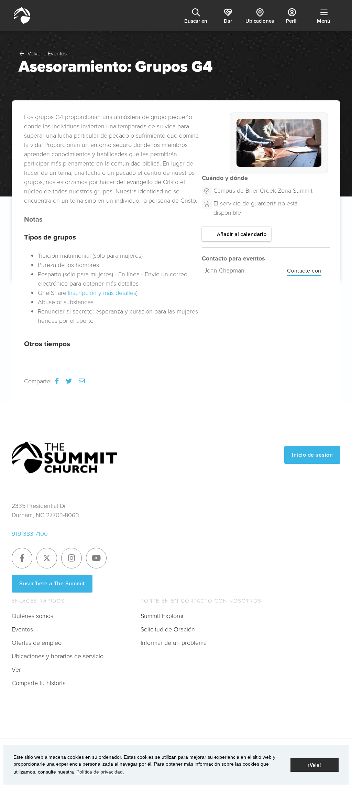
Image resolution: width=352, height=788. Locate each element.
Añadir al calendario (242, 234)
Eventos (22, 629)
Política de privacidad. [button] (100, 772)
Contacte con (304, 271)
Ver (16, 669)
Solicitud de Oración (168, 629)
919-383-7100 (30, 533)
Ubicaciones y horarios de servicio (57, 656)
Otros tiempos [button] (47, 343)
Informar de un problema (174, 642)
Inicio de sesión (312, 455)
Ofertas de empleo (37, 642)
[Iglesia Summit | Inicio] (22, 15)
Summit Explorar (162, 615)
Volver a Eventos (47, 53)
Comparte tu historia (39, 683)
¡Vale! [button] (314, 765)
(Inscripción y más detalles (101, 292)
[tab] (111, 344)
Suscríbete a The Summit (52, 583)
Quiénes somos (32, 615)
